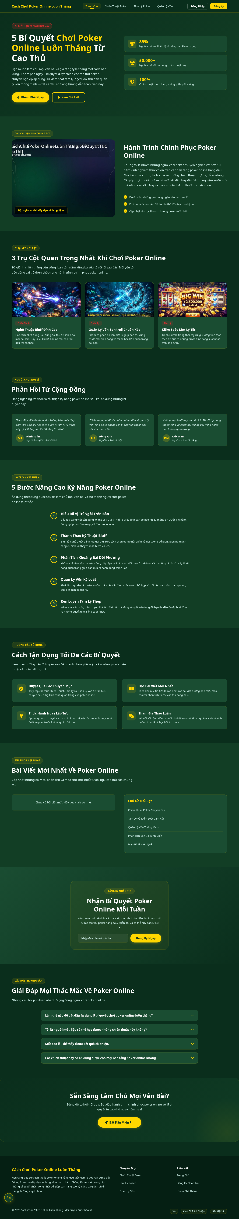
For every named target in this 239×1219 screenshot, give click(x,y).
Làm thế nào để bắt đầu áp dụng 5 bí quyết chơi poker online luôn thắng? (99, 1015)
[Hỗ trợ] (8, 1197)
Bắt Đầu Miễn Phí (121, 1122)
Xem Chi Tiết (70, 97)
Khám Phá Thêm (187, 1191)
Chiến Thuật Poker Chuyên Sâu (146, 810)
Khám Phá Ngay (32, 97)
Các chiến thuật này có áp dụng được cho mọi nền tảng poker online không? (101, 1058)
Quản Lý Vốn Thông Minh (143, 827)
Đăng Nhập (198, 6)
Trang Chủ (92, 6)
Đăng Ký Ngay (146, 938)
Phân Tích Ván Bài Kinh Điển (145, 835)
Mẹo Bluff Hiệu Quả (140, 844)
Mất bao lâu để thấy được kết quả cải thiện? (77, 1044)
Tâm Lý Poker (142, 6)
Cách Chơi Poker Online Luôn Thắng (41, 6)
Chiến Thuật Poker (116, 6)
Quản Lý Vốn (165, 6)
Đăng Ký (219, 6)
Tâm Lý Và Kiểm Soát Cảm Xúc (146, 818)
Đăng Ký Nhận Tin (188, 1183)
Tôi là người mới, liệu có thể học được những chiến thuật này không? (96, 1030)
